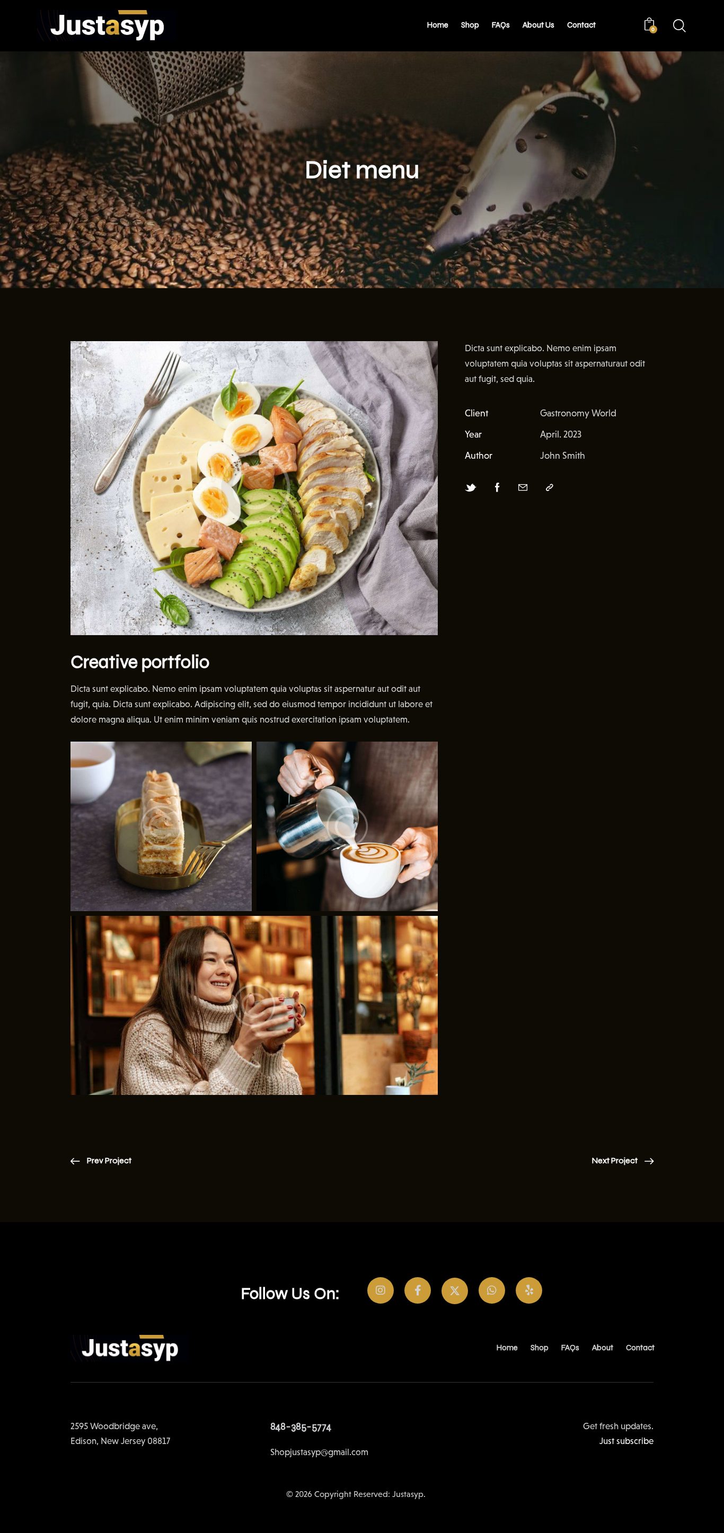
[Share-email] (522, 488)
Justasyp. (409, 1494)
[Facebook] (497, 488)
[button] (549, 488)
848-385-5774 (300, 1426)
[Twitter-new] (470, 488)
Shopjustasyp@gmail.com (319, 1452)
